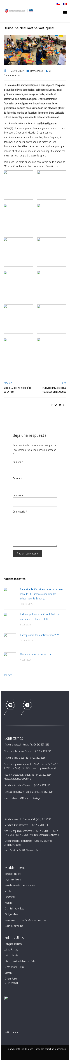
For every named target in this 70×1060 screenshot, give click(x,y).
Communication (12, 75)
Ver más (8, 675)
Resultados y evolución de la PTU (17, 389)
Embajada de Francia (13, 943)
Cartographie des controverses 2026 (40, 635)
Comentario (20, 511)
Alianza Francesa (11, 949)
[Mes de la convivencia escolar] (10, 658)
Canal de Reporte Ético (14, 908)
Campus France (10, 978)
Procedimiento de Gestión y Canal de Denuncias (25, 920)
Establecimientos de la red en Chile (19, 961)
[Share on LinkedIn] (64, 405)
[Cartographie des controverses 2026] (10, 639)
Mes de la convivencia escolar (36, 654)
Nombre (18, 462)
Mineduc (8, 973)
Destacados (36, 71)
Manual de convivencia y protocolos (19, 885)
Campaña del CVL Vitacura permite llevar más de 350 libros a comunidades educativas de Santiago (41, 593)
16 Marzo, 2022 (15, 71)
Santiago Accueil (11, 982)
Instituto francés (11, 955)
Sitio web (18, 495)
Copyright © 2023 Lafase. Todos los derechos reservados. (37, 1049)
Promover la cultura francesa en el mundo (54, 389)
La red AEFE (9, 891)
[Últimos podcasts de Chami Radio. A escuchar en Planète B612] (10, 618)
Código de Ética (11, 914)
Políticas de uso (11, 1032)
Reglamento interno (12, 879)
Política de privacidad (13, 926)
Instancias (8, 902)
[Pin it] (60, 405)
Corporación (9, 897)
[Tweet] (56, 405)
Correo (17, 478)
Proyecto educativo (12, 873)
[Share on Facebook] (52, 405)
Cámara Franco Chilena (14, 967)
